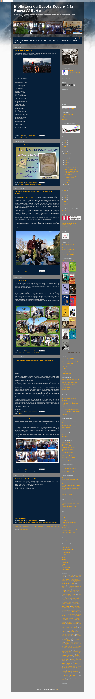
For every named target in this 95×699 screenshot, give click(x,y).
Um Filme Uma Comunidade (76, 674)
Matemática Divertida (66, 527)
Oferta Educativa (76, 644)
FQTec (63, 385)
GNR (75, 619)
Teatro (63, 668)
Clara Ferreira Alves (71, 595)
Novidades (67, 643)
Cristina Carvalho (76, 602)
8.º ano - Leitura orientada (68, 247)
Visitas (78, 678)
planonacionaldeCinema (77, 651)
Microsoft (74, 640)
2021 (65, 148)
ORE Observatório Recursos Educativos (71, 411)
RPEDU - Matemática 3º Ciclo (68, 532)
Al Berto (76, 576)
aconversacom (70, 576)
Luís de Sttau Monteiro (69, 636)
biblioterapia (78, 587)
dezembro (67, 153)
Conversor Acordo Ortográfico (68, 447)
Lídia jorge (69, 634)
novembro (67, 155)
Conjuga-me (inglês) (66, 496)
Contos (65, 602)
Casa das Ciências (66, 515)
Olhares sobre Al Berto (68, 646)
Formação (71, 618)
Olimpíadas (78, 646)
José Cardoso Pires (65, 627)
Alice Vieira (20, 184)
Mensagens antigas (53, 526)
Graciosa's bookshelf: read (68, 260)
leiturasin (64, 632)
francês (67, 619)
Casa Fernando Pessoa (67, 466)
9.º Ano (72, 575)
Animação (72, 579)
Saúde (64, 660)
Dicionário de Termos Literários (69, 468)
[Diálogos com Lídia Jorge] (65, 338)
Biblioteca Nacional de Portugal (69, 398)
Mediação (63, 640)
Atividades (75, 582)
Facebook (64, 117)
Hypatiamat (64, 525)
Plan (70, 651)
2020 (65, 149)
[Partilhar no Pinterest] (44, 135)
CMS (77, 597)
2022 (65, 146)
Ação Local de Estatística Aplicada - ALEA (71, 502)
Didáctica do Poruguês (67, 454)
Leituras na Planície (73, 631)
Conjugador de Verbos (67, 445)
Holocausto (69, 622)
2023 (65, 144)
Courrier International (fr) (67, 549)
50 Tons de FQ (65, 389)
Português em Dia (66, 459)
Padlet (63, 648)
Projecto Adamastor (66, 373)
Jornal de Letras (65, 555)
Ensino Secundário (66, 434)
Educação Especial (66, 611)
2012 (65, 201)
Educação (79, 610)
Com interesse (66, 598)
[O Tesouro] (72, 327)
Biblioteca (72, 587)
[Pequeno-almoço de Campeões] (72, 305)
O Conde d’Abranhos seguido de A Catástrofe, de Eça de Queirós (34, 360)
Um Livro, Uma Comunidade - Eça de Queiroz (28, 418)
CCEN (63, 422)
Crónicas (63, 603)
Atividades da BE (27, 184)
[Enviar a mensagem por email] (39, 135)
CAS (63, 420)
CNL (80, 597)
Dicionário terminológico (67, 452)
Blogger (57, 689)
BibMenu (65, 589)
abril (66, 166)
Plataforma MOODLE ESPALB (68, 384)
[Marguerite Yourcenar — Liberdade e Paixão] (65, 349)
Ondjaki (65, 647)
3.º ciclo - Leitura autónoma (68, 244)
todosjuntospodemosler (66, 672)
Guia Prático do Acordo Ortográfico (69, 455)
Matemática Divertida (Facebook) (69, 529)
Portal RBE (64, 414)
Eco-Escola (73, 610)
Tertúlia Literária (63, 38)
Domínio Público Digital (67, 365)
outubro (66, 157)
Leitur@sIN (71, 630)
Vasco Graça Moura (73, 676)
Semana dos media (72, 664)
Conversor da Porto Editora (68, 449)
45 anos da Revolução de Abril (24, 50)
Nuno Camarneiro (74, 643)
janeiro (66, 187)
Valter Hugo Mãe (65, 676)
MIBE (68, 640)
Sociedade (65, 666)
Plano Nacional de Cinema (68, 210)
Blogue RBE (64, 400)
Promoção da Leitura (67, 656)
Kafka (63, 630)
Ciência (79, 594)
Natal (63, 643)
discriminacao (64, 610)
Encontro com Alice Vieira (23, 145)
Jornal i (63, 557)
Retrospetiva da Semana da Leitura (25, 478)
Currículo (68, 603)
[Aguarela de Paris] (65, 282)
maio (66, 164)
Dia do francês (65, 606)
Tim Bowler (75, 670)
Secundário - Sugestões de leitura (69, 251)
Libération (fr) (65, 562)
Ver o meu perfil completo (74, 72)
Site (80, 664)
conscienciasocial (76, 599)
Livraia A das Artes (66, 427)
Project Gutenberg (66, 371)
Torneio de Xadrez (65, 674)
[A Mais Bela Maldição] (72, 294)
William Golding (64, 679)
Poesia (25, 137)
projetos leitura (76, 655)
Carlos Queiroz (76, 590)
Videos (55, 522)
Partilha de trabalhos (27, 273)
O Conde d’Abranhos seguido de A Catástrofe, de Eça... (72, 177)
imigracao (77, 622)
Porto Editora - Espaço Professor (69, 534)
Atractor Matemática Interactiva (69, 522)
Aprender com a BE (66, 226)
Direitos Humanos (68, 608)
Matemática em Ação (66, 530)
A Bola (63, 545)
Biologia (69, 589)
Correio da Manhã (66, 547)
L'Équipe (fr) (65, 559)
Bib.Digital (74, 38)
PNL (63, 413)
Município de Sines (66, 428)
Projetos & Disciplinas (67, 655)
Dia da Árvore (70, 604)
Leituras (20, 413)
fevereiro (67, 186)
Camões (68, 590)
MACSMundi (65, 520)
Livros (73, 634)
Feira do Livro (77, 615)
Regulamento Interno (66, 116)
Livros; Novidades (68, 635)
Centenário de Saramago (72, 593)
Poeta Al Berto (26, 38)
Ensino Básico (65, 436)
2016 (65, 193)
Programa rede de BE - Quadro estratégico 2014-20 (69, 224)
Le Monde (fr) (65, 560)
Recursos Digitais (38, 38)
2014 (65, 197)
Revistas (72, 659)
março (66, 184)
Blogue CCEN (65, 423)
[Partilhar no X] (42, 135)
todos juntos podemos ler (72, 671)
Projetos (77, 654)
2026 (65, 138)
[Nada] (65, 305)
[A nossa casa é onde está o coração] (65, 293)
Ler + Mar (56, 40)
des (78, 603)
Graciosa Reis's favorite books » (74, 352)
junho (66, 162)
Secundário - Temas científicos (69, 252)
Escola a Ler (65, 613)
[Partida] (65, 316)
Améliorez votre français (67, 477)
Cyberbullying (74, 603)
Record (63, 565)
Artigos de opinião (77, 580)
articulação (71, 580)
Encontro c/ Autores (36, 40)
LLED (74, 635)
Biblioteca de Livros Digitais (68, 254)
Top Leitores (75, 672)
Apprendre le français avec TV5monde (70, 479)
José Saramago (76, 628)
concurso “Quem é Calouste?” (27, 197)
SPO (77, 667)
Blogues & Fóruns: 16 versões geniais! (70, 380)
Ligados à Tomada (66, 387)
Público (63, 564)
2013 (65, 199)
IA (73, 622)
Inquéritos (63, 623)
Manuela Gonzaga (67, 639)
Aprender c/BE (64, 580)
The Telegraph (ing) (66, 567)
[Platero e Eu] (72, 271)
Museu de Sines (76, 642)
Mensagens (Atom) (24, 529)
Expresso (64, 554)
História (63, 622)
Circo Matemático (66, 524)
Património (77, 650)
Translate (72, 108)
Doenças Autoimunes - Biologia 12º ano (70, 379)
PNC (67, 652)
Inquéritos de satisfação (72, 623)
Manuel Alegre (69, 638)
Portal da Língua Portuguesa (68, 457)
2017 (65, 192)
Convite (70, 602)
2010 (65, 204)
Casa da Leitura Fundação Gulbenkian (70, 401)
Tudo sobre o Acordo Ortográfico (69, 460)
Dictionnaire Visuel (66, 492)
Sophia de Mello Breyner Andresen (69, 471)
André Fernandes (65, 579)
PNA (64, 652)
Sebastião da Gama (70, 660)
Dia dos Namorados (75, 606)
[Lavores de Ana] (65, 272)
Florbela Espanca (65, 618)
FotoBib (63, 619)
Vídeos (74, 678)
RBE (80, 656)
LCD (67, 630)
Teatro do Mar (68, 668)
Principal (17, 38)
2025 (65, 140)
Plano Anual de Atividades (67, 114)
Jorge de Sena (72, 626)
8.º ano (68, 575)
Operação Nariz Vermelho (73, 647)
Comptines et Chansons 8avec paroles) (70, 481)
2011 (65, 203)
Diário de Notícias (66, 550)
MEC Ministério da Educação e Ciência (70, 409)
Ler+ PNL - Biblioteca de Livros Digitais (70, 370)
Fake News (70, 615)
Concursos (20, 273)
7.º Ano (63, 575)
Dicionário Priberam (66, 450)
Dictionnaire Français (66, 491)
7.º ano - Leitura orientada (68, 246)
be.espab (79, 586)
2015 (65, 195)
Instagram (64, 119)
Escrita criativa (75, 613)
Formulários (77, 618)
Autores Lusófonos (71, 585)
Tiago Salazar (69, 670)
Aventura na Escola (72, 586)
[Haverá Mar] (72, 338)
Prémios (35, 273)
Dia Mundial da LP (65, 607)
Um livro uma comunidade (40, 471)
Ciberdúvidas (65, 444)
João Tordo (67, 626)
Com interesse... (66, 40)
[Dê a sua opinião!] (40, 135)
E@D (69, 610)
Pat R (73, 650)
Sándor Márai (78, 659)
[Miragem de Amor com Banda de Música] (72, 283)
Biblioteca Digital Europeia (68, 360)
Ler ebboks (64, 368)
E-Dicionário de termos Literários (69, 470)
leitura (78, 630)
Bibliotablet (65, 587)
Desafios (63, 604)
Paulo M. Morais (65, 651)
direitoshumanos (76, 608)
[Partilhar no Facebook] (43, 135)
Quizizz (75, 656)
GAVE (63, 406)
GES (71, 619)
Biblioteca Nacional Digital (67, 363)
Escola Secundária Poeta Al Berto (69, 382)
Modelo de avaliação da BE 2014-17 (70, 228)
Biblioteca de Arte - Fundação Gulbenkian (71, 396)
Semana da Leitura (30, 471)
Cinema (64, 595)
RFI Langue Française (67, 494)
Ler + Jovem (47, 40)
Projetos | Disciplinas (21, 40)
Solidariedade (72, 666)
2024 (65, 142)
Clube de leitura (70, 597)
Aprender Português (66, 442)
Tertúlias (63, 670)
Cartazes (75, 40)
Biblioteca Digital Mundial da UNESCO (70, 361)
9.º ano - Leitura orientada (68, 249)
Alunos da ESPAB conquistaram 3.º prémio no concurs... (72, 172)
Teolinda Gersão (76, 668)
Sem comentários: (33, 135)
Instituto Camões (66, 366)
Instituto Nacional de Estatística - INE (70, 508)
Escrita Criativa (51, 38)
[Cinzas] (65, 327)
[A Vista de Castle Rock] (72, 316)
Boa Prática (75, 589)
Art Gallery (64, 540)
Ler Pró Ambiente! (20, 280)
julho (66, 160)
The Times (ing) (65, 569)
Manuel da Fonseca (77, 638)
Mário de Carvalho (75, 639)
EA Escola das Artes (66, 425)
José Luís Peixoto (74, 627)
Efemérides (20, 137)
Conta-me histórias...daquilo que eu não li (71, 601)
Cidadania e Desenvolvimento (68, 594)
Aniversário (77, 579)
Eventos (63, 614)
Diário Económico (66, 552)
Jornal (78, 626)
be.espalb (72, 70)
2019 (65, 151)
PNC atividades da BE (73, 652)
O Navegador (68, 644)
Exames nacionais (70, 614)
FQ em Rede (65, 519)
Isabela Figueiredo (70, 624)
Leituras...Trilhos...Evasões (68, 390)
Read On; (66, 658)
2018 (65, 190)
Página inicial (39, 526)
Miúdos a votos (29, 522)
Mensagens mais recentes (22, 526)
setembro (67, 158)
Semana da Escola (69, 661)
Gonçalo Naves (69, 620)
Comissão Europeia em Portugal (69, 506)
